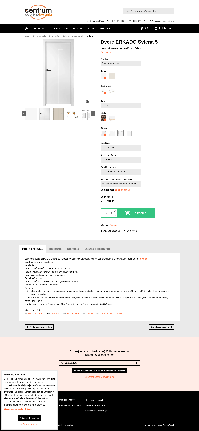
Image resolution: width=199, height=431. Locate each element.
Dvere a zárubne (36, 313)
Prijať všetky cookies (29, 418)
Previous (24, 113)
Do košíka (139, 213)
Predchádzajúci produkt (41, 327)
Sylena (143, 259)
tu (51, 262)
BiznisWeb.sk (168, 425)
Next (93, 113)
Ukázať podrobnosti (29, 424)
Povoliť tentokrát (69, 363)
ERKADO (55, 313)
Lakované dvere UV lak (111, 313)
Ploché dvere (73, 313)
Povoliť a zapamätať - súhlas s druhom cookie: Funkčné (100, 370)
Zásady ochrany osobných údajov (58, 425)
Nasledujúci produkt (160, 327)
